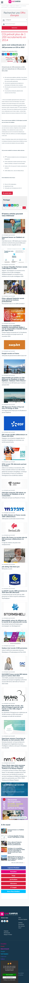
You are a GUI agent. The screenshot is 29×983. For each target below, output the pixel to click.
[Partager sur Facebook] (4, 205)
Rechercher (14, 27)
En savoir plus (7, 193)
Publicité (6, 931)
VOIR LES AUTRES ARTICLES (17, 862)
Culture (3, 959)
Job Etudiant (13, 879)
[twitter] (5, 921)
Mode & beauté (5, 948)
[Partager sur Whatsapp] (14, 54)
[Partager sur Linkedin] (11, 54)
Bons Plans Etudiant (13, 891)
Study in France (8, 934)
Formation (13, 871)
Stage (13, 875)
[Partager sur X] (6, 54)
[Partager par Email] (16, 54)
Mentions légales (22, 919)
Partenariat (7, 932)
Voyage (3, 951)
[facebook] (2, 921)
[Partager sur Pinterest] (8, 54)
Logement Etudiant (13, 868)
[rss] (7, 921)
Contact (20, 922)
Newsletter (21, 924)
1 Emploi (13, 887)
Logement (3, 956)
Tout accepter (9, 974)
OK (24, 207)
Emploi (2, 946)
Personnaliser (9, 977)
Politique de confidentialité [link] (9, 979)
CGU (19, 917)
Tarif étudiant (4, 953)
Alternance (13, 883)
